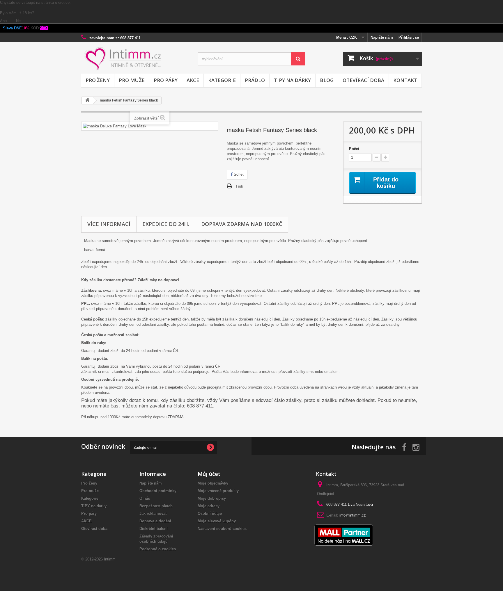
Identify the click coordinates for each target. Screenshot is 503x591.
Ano (4, 21)
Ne (18, 21)
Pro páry (166, 80)
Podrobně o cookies (157, 549)
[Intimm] (135, 59)
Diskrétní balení (153, 528)
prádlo (255, 80)
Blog (327, 80)
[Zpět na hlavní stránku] (87, 100)
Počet (354, 149)
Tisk (239, 186)
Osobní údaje (210, 513)
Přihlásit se (408, 37)
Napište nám (382, 37)
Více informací (108, 223)
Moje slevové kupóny (217, 521)
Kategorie (222, 80)
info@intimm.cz (352, 515)
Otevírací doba (363, 80)
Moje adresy (208, 506)
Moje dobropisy (212, 498)
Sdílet (238, 174)
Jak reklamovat (153, 513)
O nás (144, 498)
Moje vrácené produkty (218, 491)
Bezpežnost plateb (156, 506)
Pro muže (132, 80)
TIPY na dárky (292, 80)
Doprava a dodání (155, 521)
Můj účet (209, 473)
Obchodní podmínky (157, 491)
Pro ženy (98, 80)
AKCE (193, 80)
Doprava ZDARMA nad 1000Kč (241, 223)
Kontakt (405, 80)
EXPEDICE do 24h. (165, 223)
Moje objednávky (213, 483)
